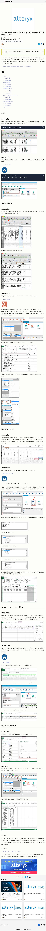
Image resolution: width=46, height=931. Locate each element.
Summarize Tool (6, 299)
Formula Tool (8, 164)
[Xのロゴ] (41, 925)
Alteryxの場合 (8, 80)
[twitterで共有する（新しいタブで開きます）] (44, 44)
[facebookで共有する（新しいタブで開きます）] (41, 44)
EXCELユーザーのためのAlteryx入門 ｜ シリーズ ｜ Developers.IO (17, 66)
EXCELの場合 (8, 78)
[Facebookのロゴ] (39, 925)
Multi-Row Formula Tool (8, 473)
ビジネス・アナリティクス (13, 41)
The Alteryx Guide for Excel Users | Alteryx (12, 851)
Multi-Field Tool (6, 662)
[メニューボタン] (1, 1)
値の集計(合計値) (6, 82)
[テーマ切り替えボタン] (45, 1)
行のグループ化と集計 (8, 101)
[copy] (43, 127)
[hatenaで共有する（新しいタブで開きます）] (39, 44)
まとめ (4, 107)
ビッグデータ (5, 41)
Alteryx (21, 41)
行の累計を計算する (7, 88)
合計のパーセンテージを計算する (10, 95)
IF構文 (4, 76)
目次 (42, 4)
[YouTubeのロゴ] (44, 925)
